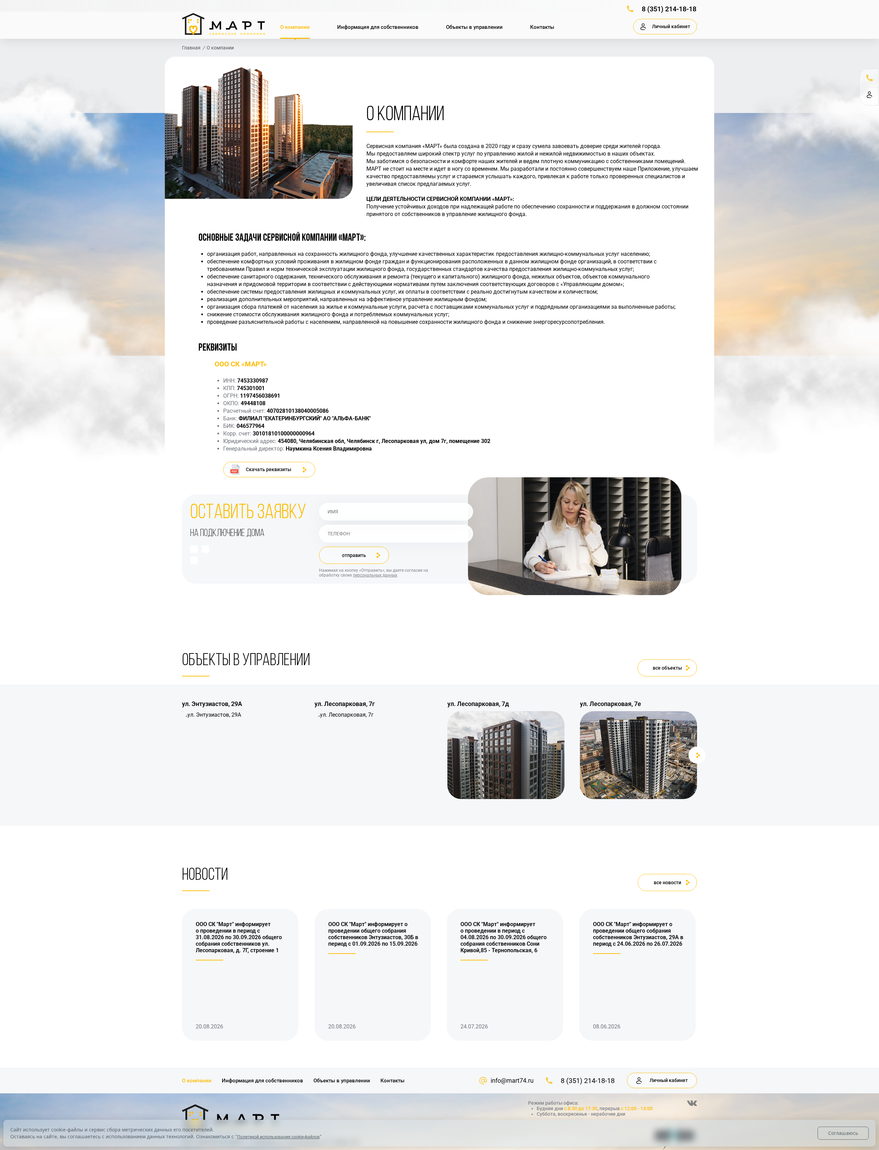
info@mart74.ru (512, 1080)
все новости (667, 882)
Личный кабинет (671, 26)
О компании (295, 27)
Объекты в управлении (474, 27)
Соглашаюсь (843, 1133)
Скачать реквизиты (268, 469)
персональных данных (375, 575)
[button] (182, 755)
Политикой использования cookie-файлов (278, 1137)
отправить (354, 555)
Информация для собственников (378, 27)
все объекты (667, 668)
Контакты (542, 27)
